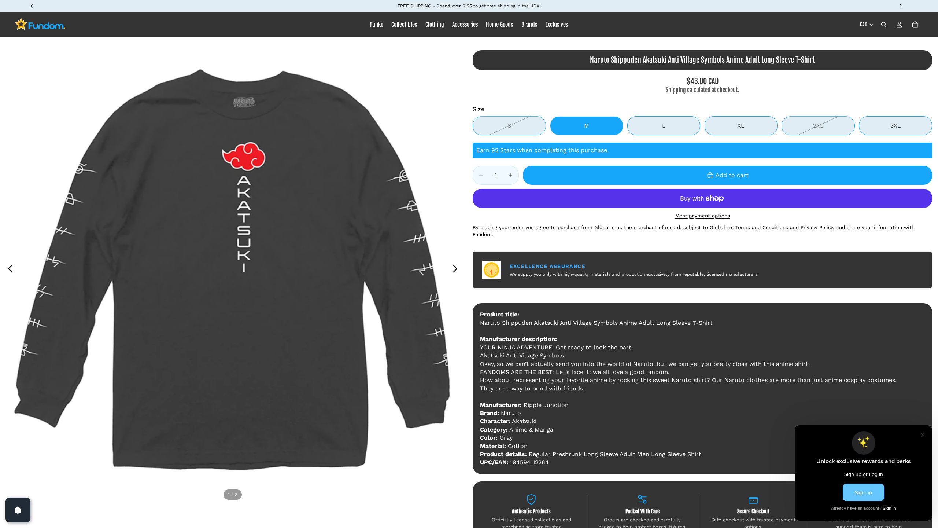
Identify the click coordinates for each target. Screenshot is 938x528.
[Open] (17, 510)
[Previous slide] (8, 270)
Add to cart (732, 175)
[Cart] (915, 24)
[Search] (884, 24)
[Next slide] (457, 270)
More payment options (702, 216)
